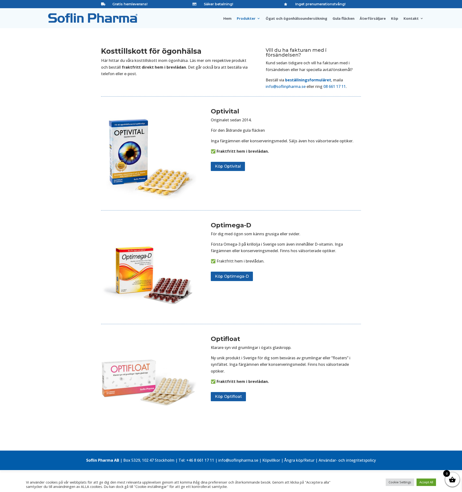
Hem (227, 19)
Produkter (246, 19)
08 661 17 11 (334, 86)
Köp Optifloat (228, 396)
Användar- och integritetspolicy (347, 460)
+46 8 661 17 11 (200, 460)
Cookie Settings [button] (400, 482)
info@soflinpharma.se (286, 86)
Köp (394, 19)
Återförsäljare (373, 19)
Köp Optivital (228, 166)
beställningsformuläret (308, 80)
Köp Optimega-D (232, 276)
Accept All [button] (426, 482)
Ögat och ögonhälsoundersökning (296, 19)
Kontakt (411, 19)
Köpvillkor (271, 460)
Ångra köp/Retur (299, 460)
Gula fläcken (343, 19)
